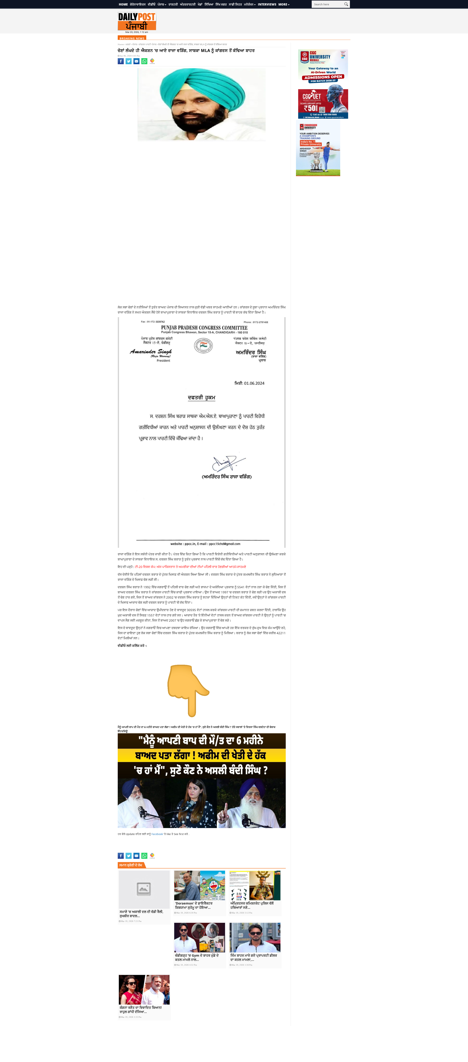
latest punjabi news (243, 846)
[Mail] (136, 63)
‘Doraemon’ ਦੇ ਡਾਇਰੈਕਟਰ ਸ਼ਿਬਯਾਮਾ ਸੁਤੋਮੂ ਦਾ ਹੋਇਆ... (193, 905)
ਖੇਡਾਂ (200, 4)
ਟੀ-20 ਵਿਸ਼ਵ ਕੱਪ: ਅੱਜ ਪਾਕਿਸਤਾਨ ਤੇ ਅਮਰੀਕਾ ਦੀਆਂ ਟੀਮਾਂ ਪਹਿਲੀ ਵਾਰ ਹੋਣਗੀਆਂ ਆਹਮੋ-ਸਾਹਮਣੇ (190, 566)
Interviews (267, 4)
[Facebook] (121, 63)
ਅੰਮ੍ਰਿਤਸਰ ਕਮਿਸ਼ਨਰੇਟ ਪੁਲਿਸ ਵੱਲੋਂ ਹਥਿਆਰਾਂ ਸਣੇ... (252, 905)
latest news (195, 846)
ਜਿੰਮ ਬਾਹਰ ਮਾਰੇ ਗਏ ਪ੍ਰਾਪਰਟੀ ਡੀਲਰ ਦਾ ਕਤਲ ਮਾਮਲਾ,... (254, 957)
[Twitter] (129, 63)
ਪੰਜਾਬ (161, 4)
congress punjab (128, 846)
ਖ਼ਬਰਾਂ (128, 44)
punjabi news (126, 850)
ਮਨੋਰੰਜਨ (248, 4)
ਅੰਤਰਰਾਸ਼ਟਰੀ (188, 4)
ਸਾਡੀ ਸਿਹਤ (235, 4)
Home (123, 4)
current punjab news (173, 846)
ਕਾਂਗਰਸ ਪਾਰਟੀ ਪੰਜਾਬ (147, 44)
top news (141, 850)
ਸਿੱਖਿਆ (209, 4)
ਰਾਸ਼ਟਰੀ (173, 4)
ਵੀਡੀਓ (151, 4)
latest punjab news (216, 846)
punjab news (264, 846)
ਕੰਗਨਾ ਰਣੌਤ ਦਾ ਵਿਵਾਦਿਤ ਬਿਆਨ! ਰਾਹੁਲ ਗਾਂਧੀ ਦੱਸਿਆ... (141, 1009)
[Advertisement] (202, 173)
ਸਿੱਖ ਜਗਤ (221, 4)
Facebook (158, 834)
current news (149, 846)
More (282, 4)
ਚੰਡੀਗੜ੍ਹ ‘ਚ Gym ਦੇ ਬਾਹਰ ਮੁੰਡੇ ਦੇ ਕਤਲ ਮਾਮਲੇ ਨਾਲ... (197, 957)
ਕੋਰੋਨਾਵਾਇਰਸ (138, 4)
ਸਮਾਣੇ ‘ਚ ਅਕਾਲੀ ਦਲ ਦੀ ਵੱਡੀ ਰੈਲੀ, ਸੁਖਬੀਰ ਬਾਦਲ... (141, 913)
